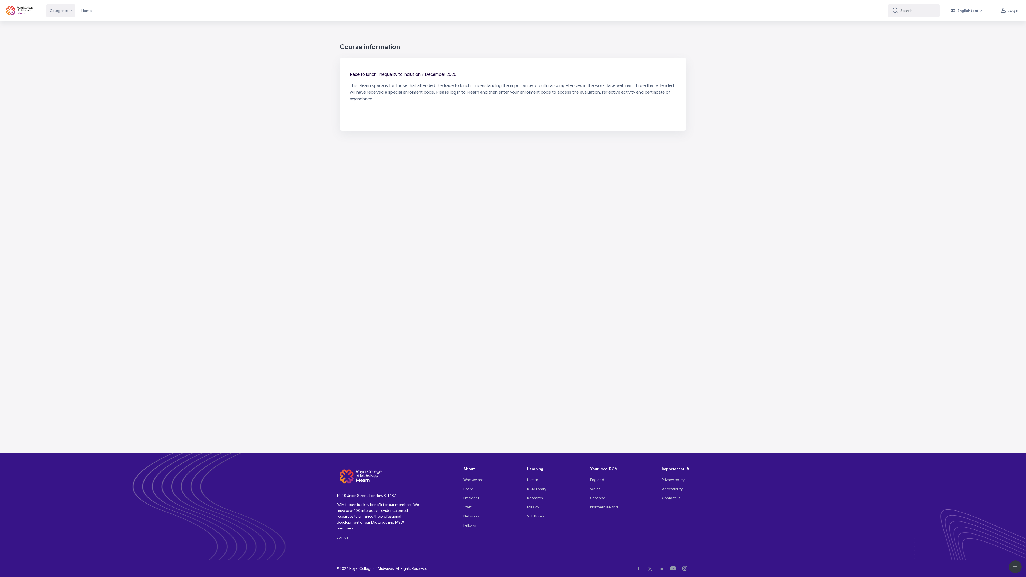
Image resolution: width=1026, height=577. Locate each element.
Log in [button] (1013, 10)
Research (535, 498)
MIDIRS (533, 507)
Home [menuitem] (86, 10)
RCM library (536, 488)
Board (468, 488)
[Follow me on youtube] (674, 568)
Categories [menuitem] (59, 10)
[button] (966, 10)
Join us (342, 537)
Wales (595, 488)
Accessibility (672, 488)
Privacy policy (673, 479)
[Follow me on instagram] (685, 568)
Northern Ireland (604, 507)
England (597, 479)
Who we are (473, 479)
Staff (467, 507)
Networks (471, 516)
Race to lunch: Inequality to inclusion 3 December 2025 (403, 74)
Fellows (469, 525)
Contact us (671, 498)
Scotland (597, 498)
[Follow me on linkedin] (662, 568)
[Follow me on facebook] (639, 568)
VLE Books (535, 516)
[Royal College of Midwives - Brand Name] (20, 10)
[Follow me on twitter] (651, 568)
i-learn (532, 479)
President (471, 498)
